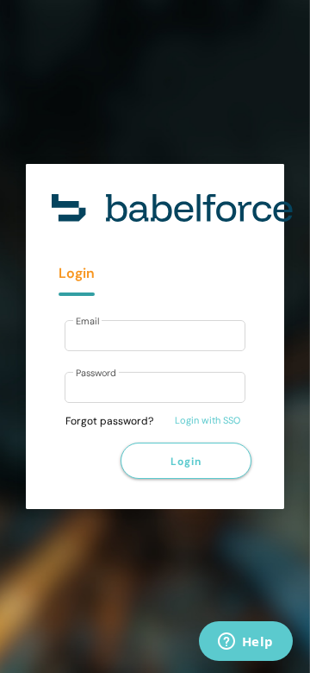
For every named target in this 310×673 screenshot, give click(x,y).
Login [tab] (77, 273)
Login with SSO (207, 420)
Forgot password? (109, 421)
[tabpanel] (155, 363)
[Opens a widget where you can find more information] (245, 642)
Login (185, 462)
